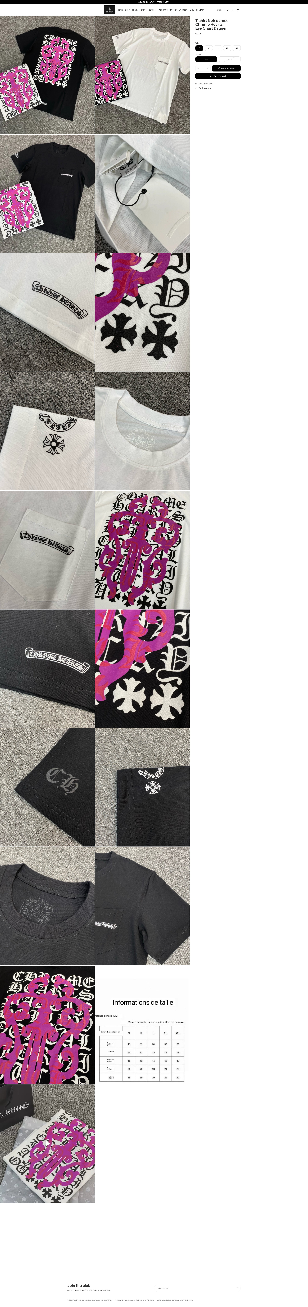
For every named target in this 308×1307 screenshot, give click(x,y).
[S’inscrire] (237, 1288)
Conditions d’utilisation (163, 1300)
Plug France (77, 1300)
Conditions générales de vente (182, 1300)
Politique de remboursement (125, 1300)
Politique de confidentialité (145, 1300)
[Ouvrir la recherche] (227, 10)
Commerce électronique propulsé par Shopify (97, 1300)
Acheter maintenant (218, 76)
